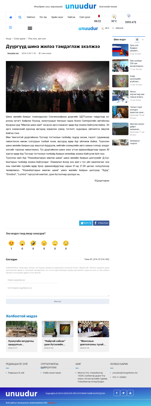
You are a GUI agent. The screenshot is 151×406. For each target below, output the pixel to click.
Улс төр (43, 17)
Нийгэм (71, 17)
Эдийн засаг (57, 17)
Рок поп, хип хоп (37, 38)
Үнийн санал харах (52, 373)
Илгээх (57, 301)
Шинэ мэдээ (120, 39)
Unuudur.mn (13, 53)
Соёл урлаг (84, 17)
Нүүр (8, 38)
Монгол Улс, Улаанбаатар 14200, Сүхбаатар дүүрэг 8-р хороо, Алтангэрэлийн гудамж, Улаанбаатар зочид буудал (93, 377)
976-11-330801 (120, 377)
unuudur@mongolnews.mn (125, 373)
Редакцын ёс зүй (16, 373)
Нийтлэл (31, 17)
